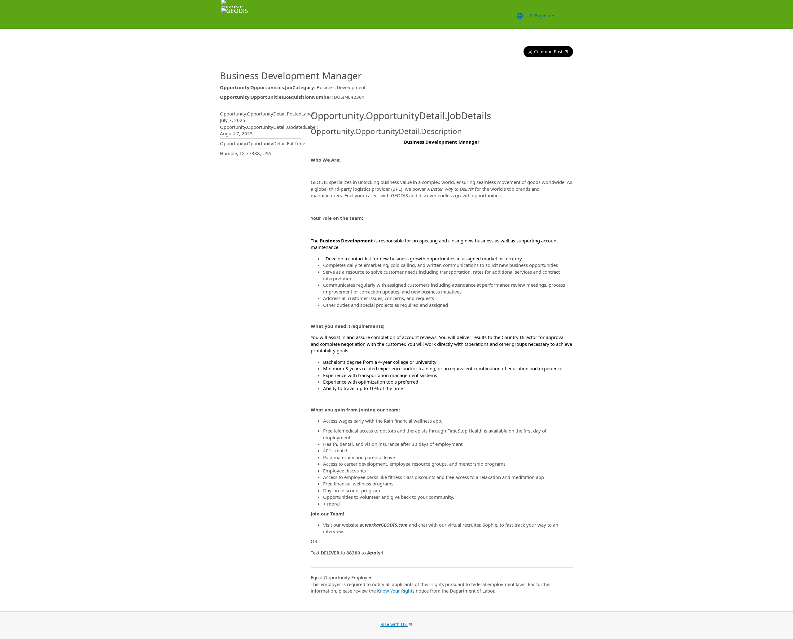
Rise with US (394, 624)
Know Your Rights (395, 591)
